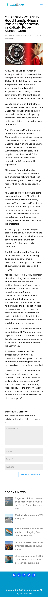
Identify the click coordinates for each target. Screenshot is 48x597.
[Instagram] (24, 575)
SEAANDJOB (11, 35)
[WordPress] (28, 575)
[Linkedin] (19, 575)
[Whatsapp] (33, 575)
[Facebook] (14, 575)
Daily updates (33, 35)
